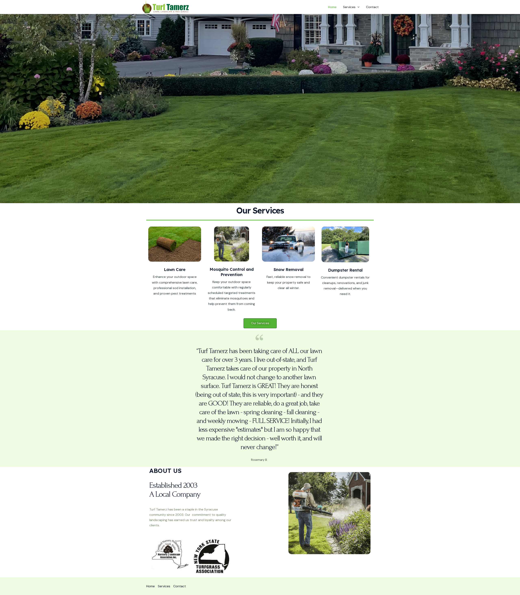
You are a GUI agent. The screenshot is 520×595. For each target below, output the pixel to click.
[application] (357, 7)
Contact (372, 7)
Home (332, 7)
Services (349, 7)
